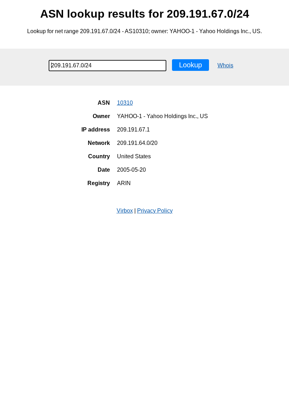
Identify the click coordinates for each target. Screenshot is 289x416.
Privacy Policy (155, 211)
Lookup (190, 65)
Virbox (125, 211)
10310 (125, 103)
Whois (225, 65)
